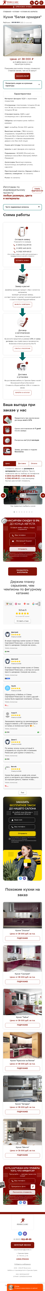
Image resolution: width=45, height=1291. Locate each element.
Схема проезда (22, 1259)
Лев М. (13, 686)
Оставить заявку (22, 260)
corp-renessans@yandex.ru (22, 1249)
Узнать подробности (37, 190)
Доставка (22, 463)
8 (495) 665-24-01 (23, 248)
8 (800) (22, 1239)
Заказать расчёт (22, 76)
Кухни (16, 12)
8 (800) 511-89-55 (23, 245)
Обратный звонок (22, 1245)
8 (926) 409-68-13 (23, 252)
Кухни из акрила (29, 12)
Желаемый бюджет (24, 541)
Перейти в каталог (22, 392)
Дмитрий (14, 659)
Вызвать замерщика (22, 304)
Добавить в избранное (22, 1264)
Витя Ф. (14, 766)
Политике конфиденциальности (23, 554)
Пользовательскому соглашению (17, 556)
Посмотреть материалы (22, 571)
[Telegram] (20, 879)
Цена (7, 463)
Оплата (34, 463)
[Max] (24, 879)
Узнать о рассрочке (22, 348)
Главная (7, 12)
